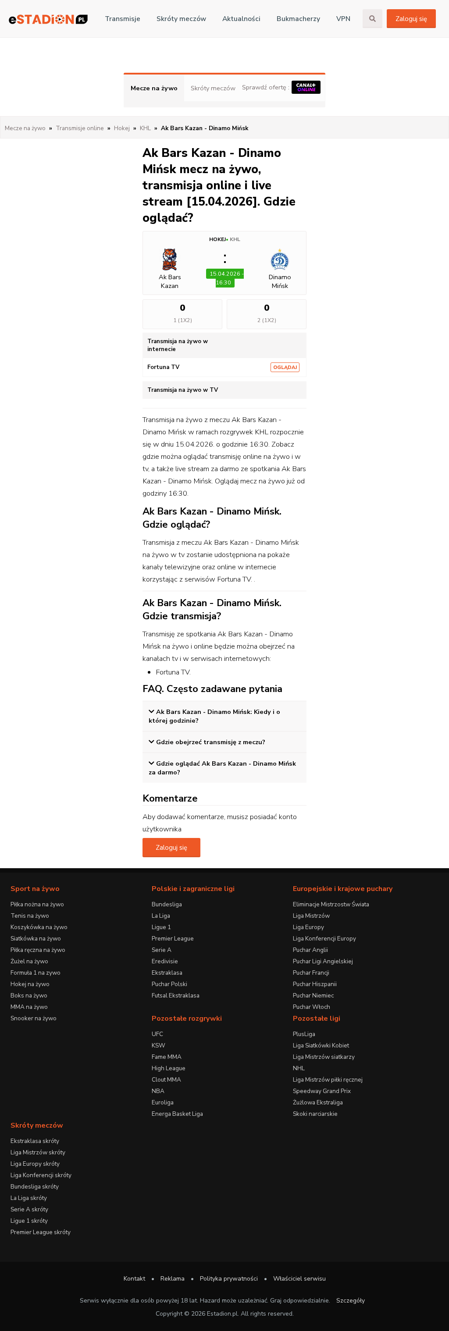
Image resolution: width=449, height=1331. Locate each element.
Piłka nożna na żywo (37, 904)
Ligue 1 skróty (29, 1221)
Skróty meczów (181, 19)
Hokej (217, 239)
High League (168, 1068)
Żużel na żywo (29, 961)
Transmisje (122, 19)
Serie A (161, 950)
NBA (158, 1091)
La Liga (161, 916)
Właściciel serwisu (299, 1278)
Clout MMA (166, 1079)
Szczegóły (350, 1300)
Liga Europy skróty (35, 1164)
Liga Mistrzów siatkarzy (324, 1057)
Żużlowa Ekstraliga (318, 1102)
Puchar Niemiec (313, 995)
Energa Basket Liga (177, 1114)
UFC (157, 1034)
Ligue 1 (161, 927)
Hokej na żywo (30, 984)
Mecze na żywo (154, 88)
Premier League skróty (41, 1232)
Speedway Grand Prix (322, 1091)
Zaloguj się (411, 18)
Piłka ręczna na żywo (38, 950)
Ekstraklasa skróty (35, 1141)
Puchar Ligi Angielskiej (323, 961)
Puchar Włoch (311, 1007)
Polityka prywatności (229, 1278)
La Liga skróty (29, 1198)
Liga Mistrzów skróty (38, 1152)
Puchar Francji (311, 973)
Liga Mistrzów (311, 916)
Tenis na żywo (30, 916)
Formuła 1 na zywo (36, 973)
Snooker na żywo (34, 1018)
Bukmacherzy (298, 19)
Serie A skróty (29, 1209)
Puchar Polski (169, 984)
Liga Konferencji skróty (41, 1175)
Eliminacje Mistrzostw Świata (331, 904)
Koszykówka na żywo (39, 927)
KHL (235, 239)
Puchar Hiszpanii (315, 984)
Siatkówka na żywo (36, 938)
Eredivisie (165, 961)
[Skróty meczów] (48, 19)
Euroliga (163, 1102)
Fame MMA (167, 1057)
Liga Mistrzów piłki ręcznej (328, 1079)
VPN (343, 19)
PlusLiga (304, 1034)
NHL (299, 1068)
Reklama (172, 1278)
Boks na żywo (29, 995)
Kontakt (134, 1278)
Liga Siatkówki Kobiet (321, 1045)
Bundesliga (167, 904)
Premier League (173, 938)
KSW (158, 1045)
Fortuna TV (163, 367)
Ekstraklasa (167, 973)
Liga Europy (308, 927)
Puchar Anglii (310, 950)
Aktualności (241, 19)
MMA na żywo (29, 1007)
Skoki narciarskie (315, 1114)
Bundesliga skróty (35, 1186)
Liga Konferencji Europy (324, 938)
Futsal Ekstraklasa (176, 995)
